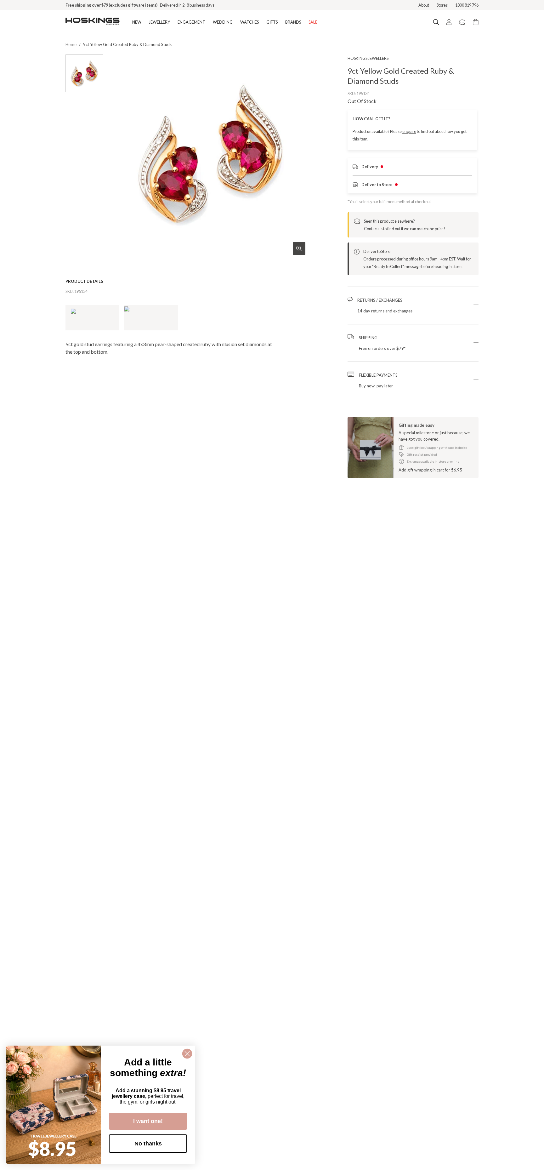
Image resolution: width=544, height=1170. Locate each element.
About (423, 5)
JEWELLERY (159, 22)
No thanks (148, 1143)
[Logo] (92, 22)
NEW (136, 22)
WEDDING (223, 22)
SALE (313, 22)
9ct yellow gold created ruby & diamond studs (127, 44)
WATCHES (249, 22)
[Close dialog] (187, 1053)
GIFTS (272, 22)
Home (70, 44)
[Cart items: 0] (476, 22)
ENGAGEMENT (191, 22)
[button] (413, 305)
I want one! (148, 1121)
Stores (442, 5)
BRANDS (293, 22)
